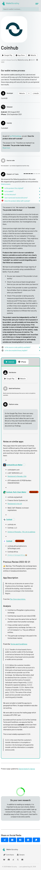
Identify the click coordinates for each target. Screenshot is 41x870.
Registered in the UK (15, 504)
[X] (18, 860)
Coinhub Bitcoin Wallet (14, 465)
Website (33, 55)
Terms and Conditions (18, 644)
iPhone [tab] (23, 362)
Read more (6, 148)
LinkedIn (36, 93)
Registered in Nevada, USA (17, 476)
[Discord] (9, 860)
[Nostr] (13, 860)
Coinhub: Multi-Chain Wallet (16, 492)
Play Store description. (18, 599)
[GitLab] (4, 860)
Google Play (8, 55)
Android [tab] (11, 362)
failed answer (5, 184)
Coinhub (9, 519)
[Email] (22, 860)
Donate (21, 855)
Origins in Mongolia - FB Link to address (21, 532)
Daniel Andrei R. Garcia (27, 769)
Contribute (10, 855)
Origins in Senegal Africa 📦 (17, 555)
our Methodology (15, 136)
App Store (21, 55)
